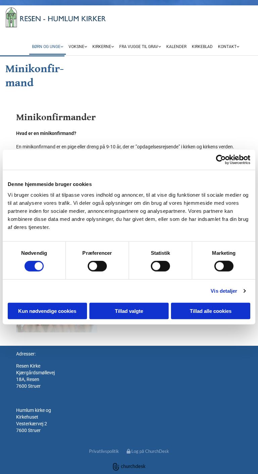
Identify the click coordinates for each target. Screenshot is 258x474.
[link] (47, 47)
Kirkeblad (202, 46)
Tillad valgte (129, 311)
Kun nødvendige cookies (47, 311)
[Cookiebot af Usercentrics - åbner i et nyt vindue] (220, 160)
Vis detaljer (224, 291)
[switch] (97, 266)
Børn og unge (46, 46)
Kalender (176, 46)
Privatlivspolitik (104, 451)
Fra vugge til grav (138, 46)
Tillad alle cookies (210, 311)
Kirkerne (101, 46)
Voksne (76, 46)
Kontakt (227, 46)
